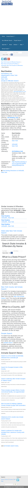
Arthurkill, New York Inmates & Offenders (12, 65)
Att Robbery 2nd (6, 73)
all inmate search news (11, 446)
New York (4, 79)
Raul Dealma (5, 216)
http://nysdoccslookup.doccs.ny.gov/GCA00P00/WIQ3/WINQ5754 (19, 163)
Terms (6, 479)
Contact (11, 479)
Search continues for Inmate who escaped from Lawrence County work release (12, 432)
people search (8, 342)
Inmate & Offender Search (10, 81)
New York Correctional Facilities (9, 63)
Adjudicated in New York (9, 75)
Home (2, 479)
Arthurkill (4, 77)
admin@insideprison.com (20, 91)
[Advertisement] (14, 20)
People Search (6, 333)
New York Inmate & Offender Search (10, 62)
